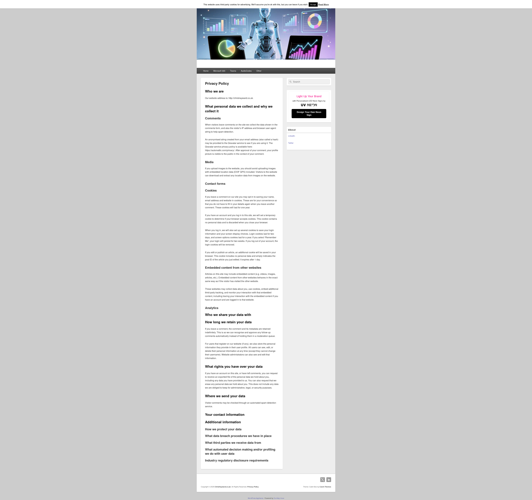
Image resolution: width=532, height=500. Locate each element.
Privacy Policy (253, 486)
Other (258, 70)
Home (206, 70)
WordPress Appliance (255, 498)
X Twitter (322, 479)
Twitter (290, 143)
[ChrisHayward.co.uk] (266, 58)
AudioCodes (246, 70)
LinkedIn (291, 135)
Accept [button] (313, 4)
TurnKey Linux (279, 498)
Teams (233, 70)
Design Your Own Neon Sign (309, 113)
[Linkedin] (328, 479)
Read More (323, 4)
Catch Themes (325, 486)
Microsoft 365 (219, 70)
